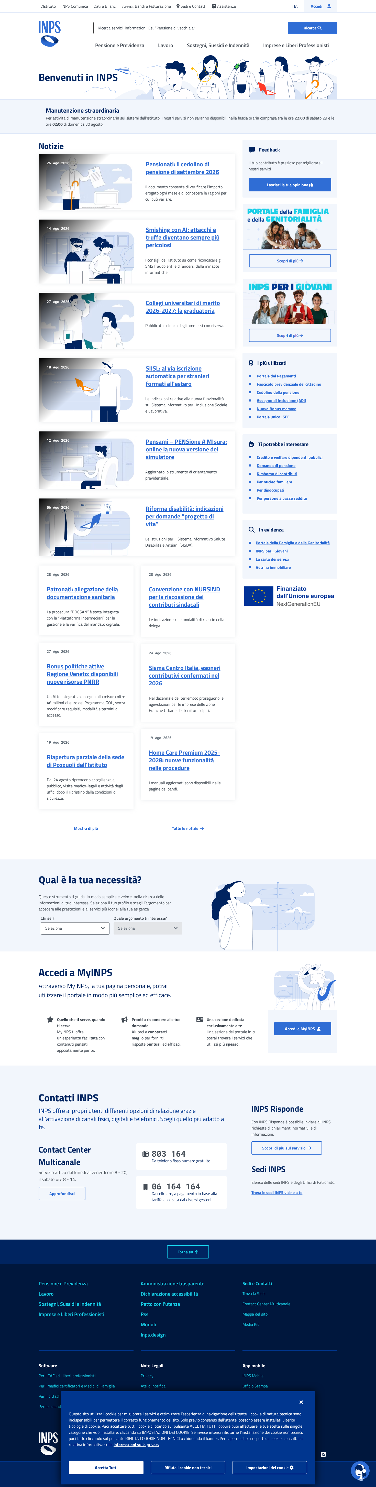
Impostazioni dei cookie (268, 1467)
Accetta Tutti (106, 1467)
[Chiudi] (301, 1402)
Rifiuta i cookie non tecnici (188, 1467)
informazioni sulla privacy (136, 1444)
